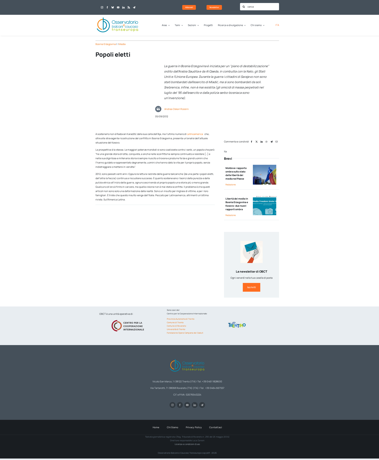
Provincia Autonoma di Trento (181, 319)
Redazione (230, 184)
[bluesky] (112, 7)
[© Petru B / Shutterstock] (264, 166)
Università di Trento (176, 329)
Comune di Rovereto (176, 326)
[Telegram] (271, 141)
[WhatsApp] (266, 141)
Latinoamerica (195, 134)
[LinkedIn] (261, 141)
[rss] (129, 7)
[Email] (276, 141)
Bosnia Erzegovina (105, 44)
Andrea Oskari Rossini (176, 109)
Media (122, 44)
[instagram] (102, 7)
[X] (256, 141)
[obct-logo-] (117, 16)
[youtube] (118, 7)
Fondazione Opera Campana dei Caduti (185, 332)
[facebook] (107, 7)
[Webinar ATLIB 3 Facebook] (264, 196)
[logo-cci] (128, 319)
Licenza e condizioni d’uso (187, 444)
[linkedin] (123, 7)
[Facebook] (251, 141)
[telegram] (134, 7)
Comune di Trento (175, 322)
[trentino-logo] (237, 322)
